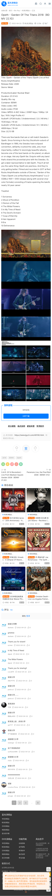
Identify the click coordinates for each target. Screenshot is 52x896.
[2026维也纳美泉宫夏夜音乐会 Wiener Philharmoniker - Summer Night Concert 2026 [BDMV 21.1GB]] (13, 579)
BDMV (11, 458)
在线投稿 (22, 843)
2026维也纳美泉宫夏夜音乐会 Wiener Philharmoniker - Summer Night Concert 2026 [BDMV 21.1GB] (13, 597)
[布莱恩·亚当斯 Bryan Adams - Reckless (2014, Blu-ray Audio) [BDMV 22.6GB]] (39, 500)
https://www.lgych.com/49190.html (29, 435)
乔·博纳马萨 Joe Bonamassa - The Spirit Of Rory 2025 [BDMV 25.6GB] (38, 558)
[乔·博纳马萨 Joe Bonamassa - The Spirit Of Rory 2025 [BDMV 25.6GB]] (39, 539)
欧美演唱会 (29, 23)
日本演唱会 (5, 826)
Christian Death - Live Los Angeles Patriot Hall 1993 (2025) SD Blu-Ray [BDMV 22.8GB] (38, 597)
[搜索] (40, 3)
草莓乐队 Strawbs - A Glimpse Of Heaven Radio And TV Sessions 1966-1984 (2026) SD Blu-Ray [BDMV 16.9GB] (13, 558)
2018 (4, 458)
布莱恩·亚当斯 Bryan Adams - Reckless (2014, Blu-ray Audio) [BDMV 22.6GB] (38, 519)
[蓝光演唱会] (9, 4)
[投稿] (36, 3)
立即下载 (26, 416)
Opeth (19, 458)
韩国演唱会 (5, 830)
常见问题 (22, 858)
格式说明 (22, 854)
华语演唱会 (5, 819)
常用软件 (22, 850)
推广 (46, 23)
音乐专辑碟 (5, 858)
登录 (28, 616)
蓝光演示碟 (5, 833)
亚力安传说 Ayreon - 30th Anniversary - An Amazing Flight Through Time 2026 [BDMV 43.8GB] (13, 519)
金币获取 (22, 847)
